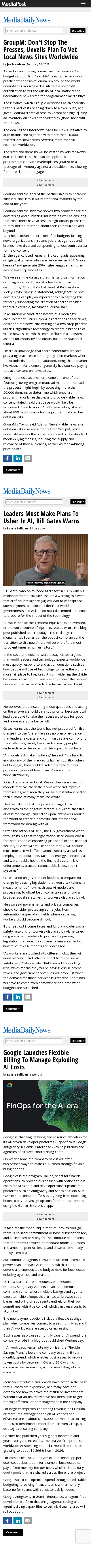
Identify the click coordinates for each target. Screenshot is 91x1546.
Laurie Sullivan (17, 528)
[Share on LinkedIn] (17, 458)
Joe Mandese (16, 64)
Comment (13, 470)
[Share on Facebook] (7, 458)
